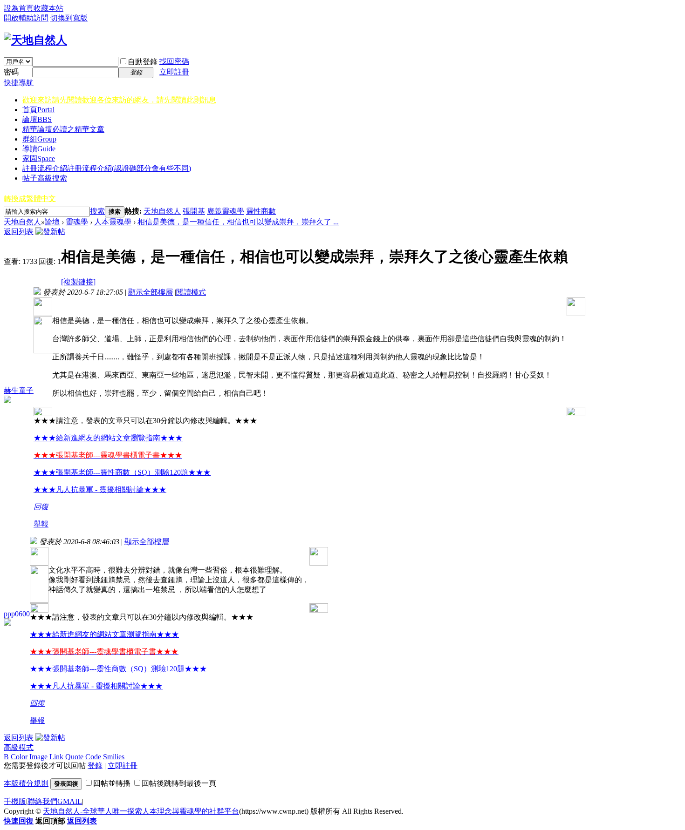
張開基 (194, 211)
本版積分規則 (26, 783)
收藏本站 (48, 8)
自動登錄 (143, 62)
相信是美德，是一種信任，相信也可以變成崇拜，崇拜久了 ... (238, 222)
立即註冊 (174, 72)
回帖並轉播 (111, 783)
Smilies (113, 757)
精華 (63, 129)
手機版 (15, 801)
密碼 (11, 72)
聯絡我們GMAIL (54, 801)
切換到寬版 (69, 18)
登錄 (95, 765)
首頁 (38, 110)
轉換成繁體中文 (30, 198)
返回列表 (19, 232)
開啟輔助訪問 (26, 18)
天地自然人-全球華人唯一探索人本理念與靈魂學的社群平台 (141, 811)
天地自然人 (162, 211)
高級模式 (19, 747)
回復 (41, 507)
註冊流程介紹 (106, 168)
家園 (38, 158)
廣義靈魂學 (225, 211)
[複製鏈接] (78, 282)
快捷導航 (19, 83)
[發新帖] (50, 232)
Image (38, 757)
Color (19, 757)
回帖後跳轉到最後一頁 (179, 783)
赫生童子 (19, 390)
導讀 (38, 149)
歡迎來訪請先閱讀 (119, 100)
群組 (39, 139)
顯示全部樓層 (150, 292)
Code (93, 757)
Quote (74, 757)
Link (56, 757)
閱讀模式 (191, 292)
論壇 (37, 119)
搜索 (97, 211)
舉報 (41, 524)
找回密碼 (174, 61)
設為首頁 (19, 8)
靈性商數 (261, 211)
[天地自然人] (35, 40)
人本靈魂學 (112, 222)
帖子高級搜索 (44, 178)
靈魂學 (77, 222)
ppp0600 (17, 614)
